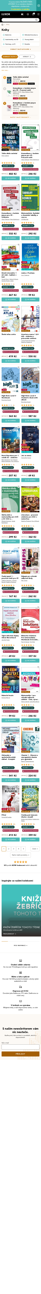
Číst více (5, 70)
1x (33, 405)
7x (33, 163)
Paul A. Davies (25, 642)
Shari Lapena (16, 79)
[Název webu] (6, 14)
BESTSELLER (22, 83)
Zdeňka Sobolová (6, 580)
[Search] (36, 20)
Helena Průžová (13, 279)
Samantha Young (26, 457)
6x (33, 222)
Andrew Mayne (6, 697)
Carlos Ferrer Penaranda (28, 340)
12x (14, 163)
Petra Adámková (34, 159)
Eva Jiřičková (15, 461)
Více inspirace (20, 945)
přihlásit (20, 1054)
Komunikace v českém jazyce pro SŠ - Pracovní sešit (24, 89)
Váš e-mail (5, 1043)
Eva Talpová (14, 459)
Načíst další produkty (19, 117)
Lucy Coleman (25, 275)
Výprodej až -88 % (27, 269)
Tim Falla (32, 642)
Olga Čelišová (26, 92)
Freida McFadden (7, 817)
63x (14, 824)
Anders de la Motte (26, 819)
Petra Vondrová (6, 459)
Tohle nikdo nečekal (20, 77)
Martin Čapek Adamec (27, 761)
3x (13, 222)
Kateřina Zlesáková (26, 342)
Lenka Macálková (34, 701)
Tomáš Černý (5, 279)
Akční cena (25, 267)
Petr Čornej (24, 580)
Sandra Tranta (6, 281)
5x (33, 526)
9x (13, 705)
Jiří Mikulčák (24, 219)
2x (13, 405)
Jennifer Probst (6, 640)
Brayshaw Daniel (6, 400)
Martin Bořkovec (6, 461)
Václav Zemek (25, 701)
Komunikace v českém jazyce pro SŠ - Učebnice (24, 104)
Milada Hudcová (6, 521)
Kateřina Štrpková (26, 521)
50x (34, 824)
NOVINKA (31, 83)
